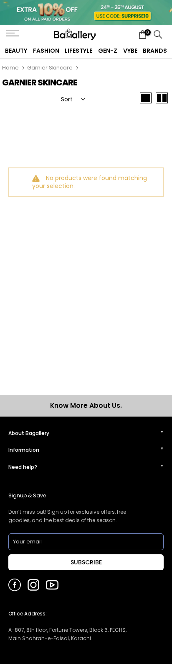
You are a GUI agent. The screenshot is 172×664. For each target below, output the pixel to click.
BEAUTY (16, 50)
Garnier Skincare (50, 67)
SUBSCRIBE (86, 562)
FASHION (46, 50)
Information (23, 449)
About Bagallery (28, 433)
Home (10, 67)
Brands (155, 50)
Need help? (22, 467)
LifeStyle (78, 50)
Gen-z (107, 50)
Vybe (130, 50)
